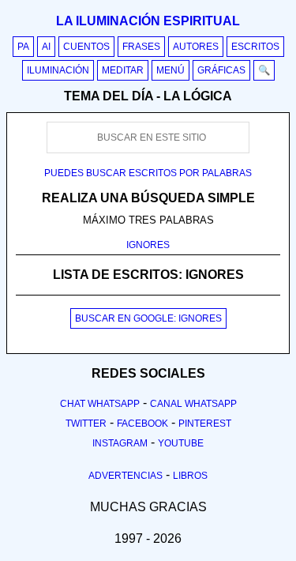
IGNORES (148, 244)
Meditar (123, 70)
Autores (196, 46)
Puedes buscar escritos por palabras (148, 173)
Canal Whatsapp (193, 403)
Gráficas (221, 70)
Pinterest (204, 423)
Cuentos (86, 46)
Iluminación (58, 70)
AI (46, 46)
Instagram (120, 443)
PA (23, 46)
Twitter (86, 423)
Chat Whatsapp (100, 403)
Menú (170, 70)
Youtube (181, 443)
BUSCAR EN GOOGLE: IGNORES (148, 318)
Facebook (142, 423)
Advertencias (125, 475)
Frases (141, 46)
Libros (190, 475)
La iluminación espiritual (148, 21)
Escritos (255, 46)
